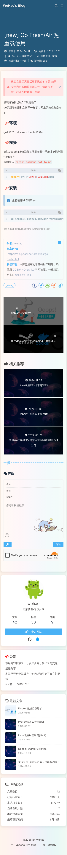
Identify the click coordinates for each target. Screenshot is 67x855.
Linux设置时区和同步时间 (32, 735)
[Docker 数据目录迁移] (10, 710)
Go (13, 56)
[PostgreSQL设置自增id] (10, 724)
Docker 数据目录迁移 (30, 708)
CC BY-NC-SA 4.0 (24, 269)
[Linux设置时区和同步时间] (10, 737)
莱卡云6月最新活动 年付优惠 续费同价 (39, 762)
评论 (58, 544)
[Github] (29, 639)
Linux (19, 56)
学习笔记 (27, 56)
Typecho (19, 844)
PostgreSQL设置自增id (31, 721)
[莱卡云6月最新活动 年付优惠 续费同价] (10, 764)
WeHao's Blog (23, 274)
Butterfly (51, 844)
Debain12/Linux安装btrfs (32, 748)
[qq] (37, 639)
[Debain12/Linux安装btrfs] (10, 751)
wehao (18, 243)
